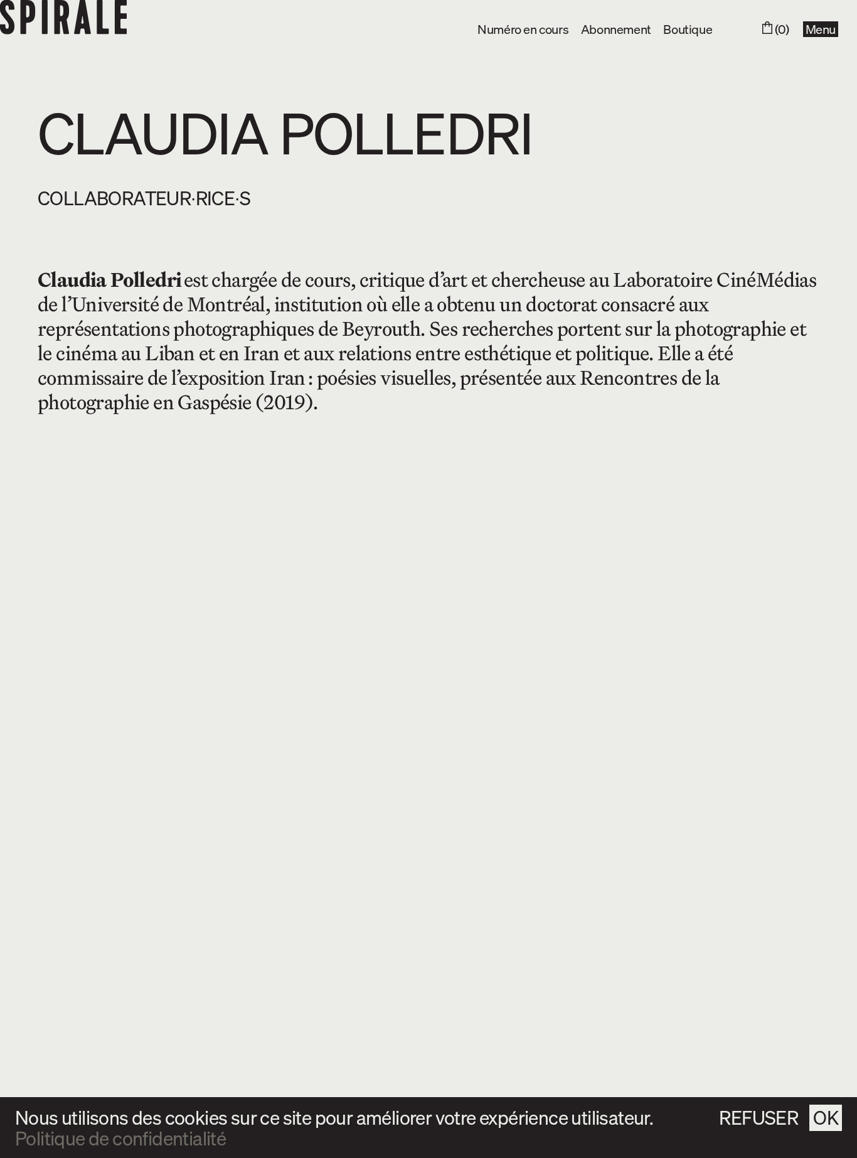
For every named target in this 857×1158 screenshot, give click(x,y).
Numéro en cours (522, 29)
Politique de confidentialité (120, 1138)
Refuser (758, 1117)
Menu (821, 29)
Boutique (687, 29)
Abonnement (616, 29)
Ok (825, 1117)
